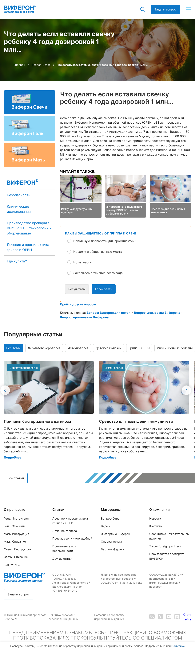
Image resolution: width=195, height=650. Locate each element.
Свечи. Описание (16, 557)
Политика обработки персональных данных (64, 617)
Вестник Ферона (112, 549)
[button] (128, 241)
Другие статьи (62, 558)
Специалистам (111, 541)
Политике (178, 646)
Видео (105, 526)
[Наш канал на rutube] (177, 617)
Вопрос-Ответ (111, 518)
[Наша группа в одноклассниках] (160, 617)
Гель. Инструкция (16, 518)
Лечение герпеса (64, 531)
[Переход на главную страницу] (20, 9)
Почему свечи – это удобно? (72, 538)
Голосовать (103, 289)
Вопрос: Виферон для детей (108, 313)
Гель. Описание (15, 526)
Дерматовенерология (44, 348)
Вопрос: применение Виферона (84, 317)
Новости (155, 518)
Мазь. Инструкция (16, 534)
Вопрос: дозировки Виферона (157, 313)
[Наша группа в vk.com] (152, 617)
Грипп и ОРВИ (139, 348)
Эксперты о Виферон (115, 534)
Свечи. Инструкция (17, 549)
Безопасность (18, 195)
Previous (5, 390)
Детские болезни (108, 348)
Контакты (155, 526)
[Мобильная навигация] (188, 9)
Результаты (77, 289)
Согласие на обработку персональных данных (109, 617)
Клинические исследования (19, 209)
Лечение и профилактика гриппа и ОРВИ (28, 247)
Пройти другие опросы (78, 304)
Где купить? (17, 261)
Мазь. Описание (15, 541)
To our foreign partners (165, 546)
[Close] (191, 647)
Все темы (13, 348)
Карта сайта (187, 617)
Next (186, 390)
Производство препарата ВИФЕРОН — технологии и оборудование (29, 228)
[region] (97, 646)
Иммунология (78, 348)
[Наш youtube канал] (168, 617)
